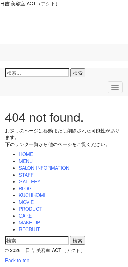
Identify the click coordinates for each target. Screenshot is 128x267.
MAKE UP (29, 222)
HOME (26, 154)
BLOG (25, 188)
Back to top (17, 260)
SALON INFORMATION (44, 167)
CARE (25, 215)
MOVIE (26, 201)
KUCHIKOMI (32, 195)
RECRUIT (29, 229)
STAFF (26, 174)
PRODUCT (30, 208)
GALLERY (29, 181)
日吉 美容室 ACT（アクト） (64, 27)
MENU (26, 161)
